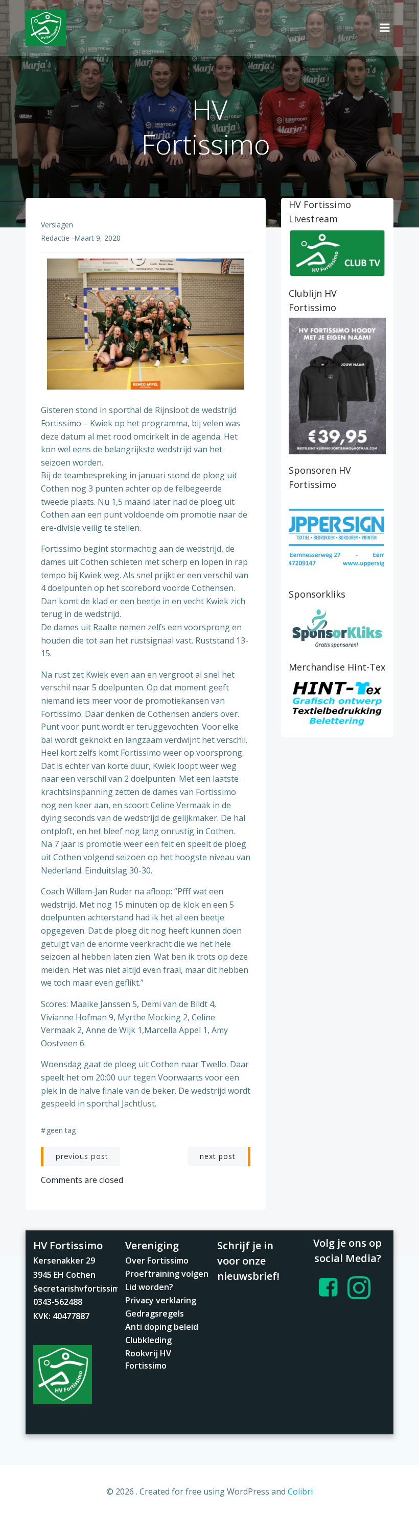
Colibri (300, 1491)
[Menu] (384, 28)
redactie (55, 238)
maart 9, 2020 (97, 238)
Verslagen (57, 224)
